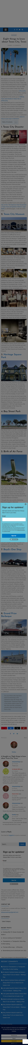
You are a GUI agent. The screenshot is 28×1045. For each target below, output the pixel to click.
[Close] (25, 504)
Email (4, 516)
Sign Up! (13, 535)
